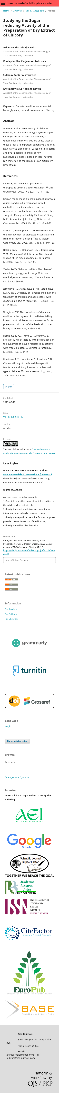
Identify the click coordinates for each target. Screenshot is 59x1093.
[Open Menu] (3, 3)
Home (6, 10)
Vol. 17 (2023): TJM (35, 10)
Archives (17, 10)
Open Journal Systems (17, 777)
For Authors (11, 614)
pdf (10, 386)
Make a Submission (17, 741)
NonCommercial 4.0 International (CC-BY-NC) (27, 474)
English (9, 726)
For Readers (11, 609)
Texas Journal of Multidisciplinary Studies (30, 3)
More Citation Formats (17, 560)
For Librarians (11, 618)
